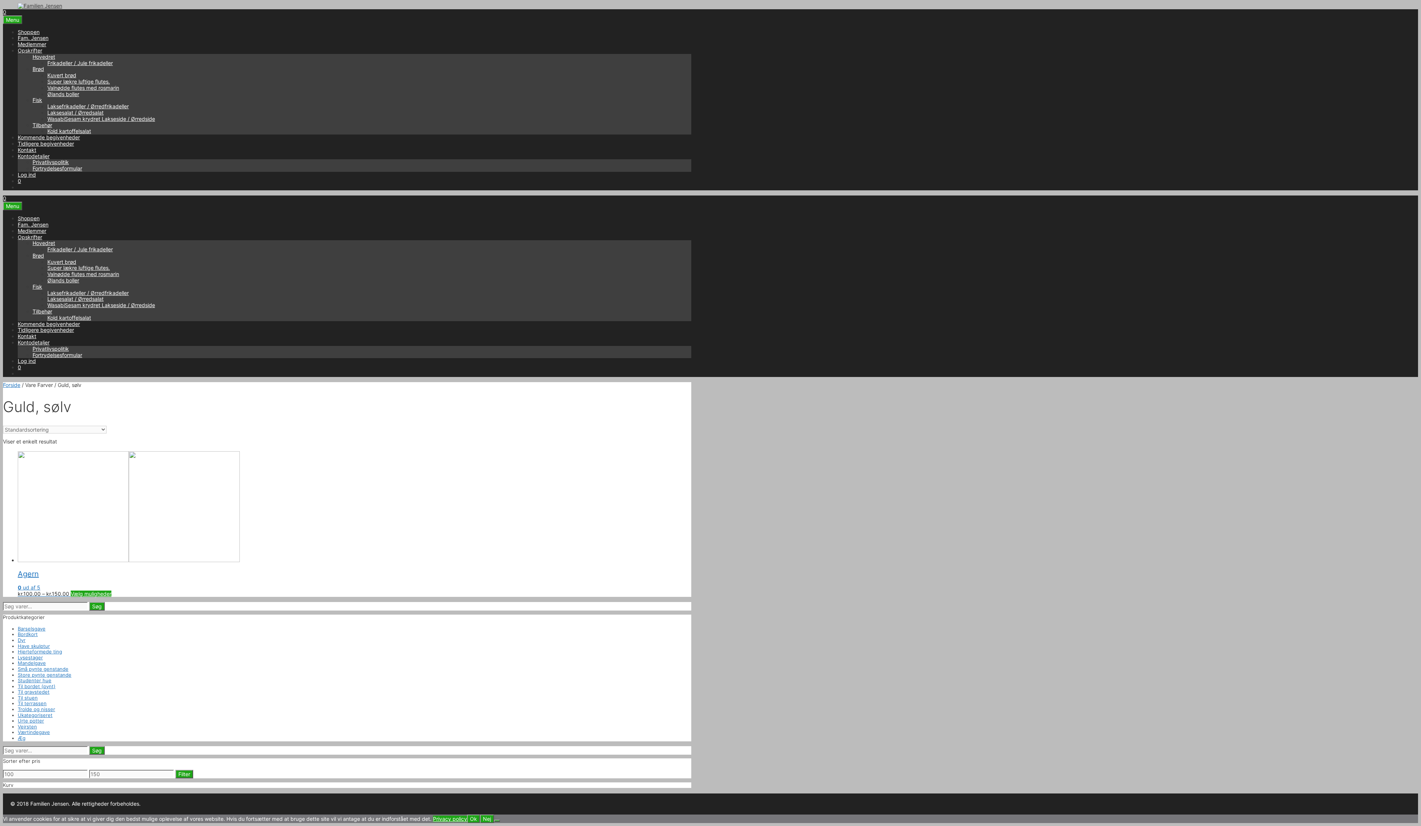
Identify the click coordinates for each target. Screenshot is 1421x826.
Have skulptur (34, 646)
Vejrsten (27, 727)
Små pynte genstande (43, 669)
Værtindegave (34, 732)
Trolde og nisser (36, 709)
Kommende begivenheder (49, 137)
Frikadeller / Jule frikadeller (80, 63)
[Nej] (497, 821)
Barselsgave (32, 629)
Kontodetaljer (34, 156)
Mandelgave (32, 663)
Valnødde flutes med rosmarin (83, 88)
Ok (473, 819)
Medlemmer (32, 44)
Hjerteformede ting (40, 652)
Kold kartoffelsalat (69, 131)
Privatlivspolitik (51, 162)
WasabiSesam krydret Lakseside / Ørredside (101, 119)
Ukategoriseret (35, 715)
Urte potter (31, 721)
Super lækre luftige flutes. (78, 81)
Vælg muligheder (91, 594)
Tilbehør (42, 125)
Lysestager (30, 657)
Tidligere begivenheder (46, 143)
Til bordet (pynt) (37, 686)
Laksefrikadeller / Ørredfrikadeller (88, 106)
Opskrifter (30, 50)
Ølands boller (63, 94)
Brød (38, 69)
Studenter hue (34, 680)
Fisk (37, 100)
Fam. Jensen (33, 38)
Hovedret (44, 57)
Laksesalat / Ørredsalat (75, 112)
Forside (11, 385)
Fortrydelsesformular (57, 168)
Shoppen (29, 32)
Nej (487, 819)
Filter (184, 774)
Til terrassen (32, 703)
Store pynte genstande (44, 675)
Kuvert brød (61, 75)
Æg (22, 738)
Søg (97, 606)
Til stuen (28, 698)
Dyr (22, 640)
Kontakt (27, 150)
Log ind (27, 174)
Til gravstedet (34, 692)
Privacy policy (450, 819)
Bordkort (28, 634)
